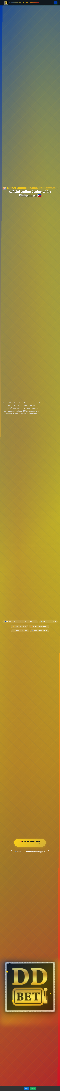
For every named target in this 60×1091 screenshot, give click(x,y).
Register (33, 1088)
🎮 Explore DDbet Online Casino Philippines (30, 852)
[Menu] (55, 2)
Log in (26, 1088)
